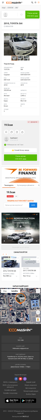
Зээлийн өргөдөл (10, 390)
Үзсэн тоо (10, 196)
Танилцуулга (8, 185)
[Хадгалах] (18, 258)
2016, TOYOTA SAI (9, 271)
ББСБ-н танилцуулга (10, 382)
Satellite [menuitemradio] (14, 291)
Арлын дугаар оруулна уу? (14, 205)
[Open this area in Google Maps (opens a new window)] (3, 322)
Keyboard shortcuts (15, 323)
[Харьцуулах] (18, 261)
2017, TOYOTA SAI (29, 271)
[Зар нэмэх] (38, 2)
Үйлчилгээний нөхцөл (30, 391)
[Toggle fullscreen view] (38, 291)
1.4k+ (16, 196)
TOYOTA (10, 7)
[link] (20, 150)
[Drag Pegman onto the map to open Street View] (38, 320)
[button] (23, 140)
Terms (39, 323)
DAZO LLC (25, 416)
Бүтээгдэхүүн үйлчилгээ (25, 185)
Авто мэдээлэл (30, 388)
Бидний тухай (30, 382)
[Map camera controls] (38, 312)
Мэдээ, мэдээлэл (31, 385)
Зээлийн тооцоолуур (10, 393)
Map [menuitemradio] (5, 291)
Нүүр (3, 7)
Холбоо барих (31, 394)
